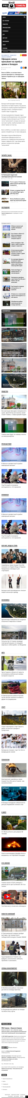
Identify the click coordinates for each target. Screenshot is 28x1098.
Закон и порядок (6, 56)
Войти (4, 1081)
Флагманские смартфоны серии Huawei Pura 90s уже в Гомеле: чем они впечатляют (18, 280)
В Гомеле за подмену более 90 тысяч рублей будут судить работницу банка (17, 192)
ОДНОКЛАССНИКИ (15, 1094)
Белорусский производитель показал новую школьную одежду (13, 591)
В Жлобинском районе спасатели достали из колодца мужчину (16, 303)
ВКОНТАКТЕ (7, 1094)
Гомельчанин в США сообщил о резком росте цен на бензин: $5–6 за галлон (13, 884)
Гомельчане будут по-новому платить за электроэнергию (16, 271)
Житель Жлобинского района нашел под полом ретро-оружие (18, 199)
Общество (5, 24)
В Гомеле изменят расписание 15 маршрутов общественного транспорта (13, 339)
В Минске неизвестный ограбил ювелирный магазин (17, 227)
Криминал (5, 31)
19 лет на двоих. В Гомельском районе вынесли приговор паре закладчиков (18, 183)
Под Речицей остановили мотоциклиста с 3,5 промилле (17, 288)
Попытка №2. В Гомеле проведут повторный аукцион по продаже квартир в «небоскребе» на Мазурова (13, 353)
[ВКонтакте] (21, 68)
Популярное (6, 311)
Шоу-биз (5, 38)
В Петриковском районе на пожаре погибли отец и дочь (12, 1010)
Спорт (4, 45)
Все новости (5, 55)
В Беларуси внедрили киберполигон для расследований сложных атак (13, 803)
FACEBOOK (22, 1094)
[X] (26, 68)
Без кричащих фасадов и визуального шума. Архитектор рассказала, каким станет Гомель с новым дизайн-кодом (17, 262)
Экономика (6, 41)
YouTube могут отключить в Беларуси (13, 906)
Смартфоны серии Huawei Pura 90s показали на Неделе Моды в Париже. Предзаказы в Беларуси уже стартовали (13, 567)
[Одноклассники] (23, 68)
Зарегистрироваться (7, 1078)
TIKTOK (21, 1096)
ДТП (4, 34)
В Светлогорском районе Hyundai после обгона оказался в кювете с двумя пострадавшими (18, 252)
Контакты (5, 1089)
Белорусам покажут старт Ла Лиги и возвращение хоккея (13, 751)
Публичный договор (6, 1068)
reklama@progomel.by (16, 1056)
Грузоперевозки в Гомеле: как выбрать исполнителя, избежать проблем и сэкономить (12, 958)
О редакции (5, 1084)
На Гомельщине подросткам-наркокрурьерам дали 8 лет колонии (11, 175)
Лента (4, 17)
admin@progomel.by (6, 1060)
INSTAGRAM (16, 1096)
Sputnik (4, 69)
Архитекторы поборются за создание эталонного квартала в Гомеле (13, 385)
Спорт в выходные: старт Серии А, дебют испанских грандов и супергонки (17, 244)
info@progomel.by (5, 1052)
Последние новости (6, 223)
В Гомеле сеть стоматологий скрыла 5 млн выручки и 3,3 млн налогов (18, 295)
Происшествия (6, 27)
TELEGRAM (10, 1096)
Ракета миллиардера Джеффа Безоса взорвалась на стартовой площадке (13, 854)
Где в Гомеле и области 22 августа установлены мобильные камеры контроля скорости (17, 236)
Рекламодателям (6, 1086)
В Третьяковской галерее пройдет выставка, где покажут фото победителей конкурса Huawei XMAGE (13, 935)
